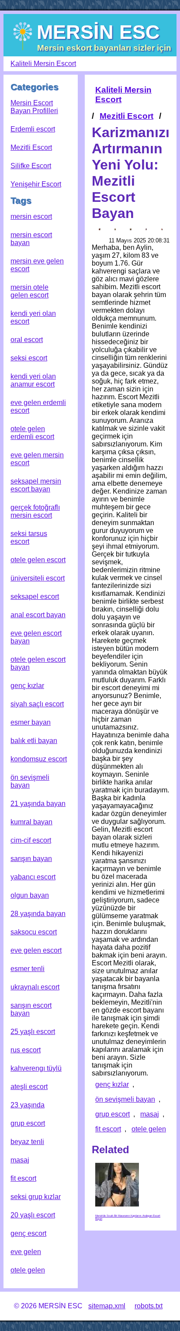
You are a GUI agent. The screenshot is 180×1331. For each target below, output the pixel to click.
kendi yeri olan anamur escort (33, 380)
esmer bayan (30, 722)
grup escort (27, 1123)
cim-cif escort (30, 840)
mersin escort (31, 216)
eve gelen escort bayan (36, 637)
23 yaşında (27, 1105)
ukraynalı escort (34, 987)
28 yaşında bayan (38, 913)
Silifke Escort (30, 165)
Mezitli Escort (31, 147)
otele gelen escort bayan (38, 663)
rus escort (25, 1050)
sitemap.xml (106, 1306)
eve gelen (25, 1251)
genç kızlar (27, 685)
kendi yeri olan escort (33, 317)
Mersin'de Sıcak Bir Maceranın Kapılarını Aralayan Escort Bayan (127, 1217)
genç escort (28, 1233)
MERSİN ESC (98, 32)
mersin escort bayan (31, 238)
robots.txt (149, 1306)
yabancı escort (32, 877)
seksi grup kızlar (35, 1196)
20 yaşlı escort (32, 1215)
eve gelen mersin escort (37, 459)
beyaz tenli (27, 1141)
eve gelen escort (36, 950)
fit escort (23, 1178)
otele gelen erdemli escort (32, 432)
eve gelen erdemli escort (38, 406)
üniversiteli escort (37, 578)
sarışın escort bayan (31, 1009)
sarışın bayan (31, 858)
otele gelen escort (38, 560)
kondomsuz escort (38, 759)
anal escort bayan (38, 615)
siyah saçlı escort (37, 704)
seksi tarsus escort (28, 537)
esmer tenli (27, 968)
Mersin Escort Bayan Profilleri (34, 106)
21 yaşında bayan (38, 803)
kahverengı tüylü (36, 1068)
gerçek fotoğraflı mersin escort (35, 511)
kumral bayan (31, 822)
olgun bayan (29, 895)
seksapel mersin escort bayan (35, 485)
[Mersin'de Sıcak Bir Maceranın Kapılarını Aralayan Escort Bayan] (117, 1184)
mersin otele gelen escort (29, 291)
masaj (19, 1160)
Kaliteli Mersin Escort (43, 63)
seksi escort (28, 358)
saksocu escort (33, 932)
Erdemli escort (32, 129)
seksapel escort (34, 596)
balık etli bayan (33, 740)
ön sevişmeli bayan (29, 781)
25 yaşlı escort (32, 1031)
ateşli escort (29, 1086)
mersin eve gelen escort (37, 265)
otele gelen (27, 1270)
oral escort (26, 339)
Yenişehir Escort (35, 184)
